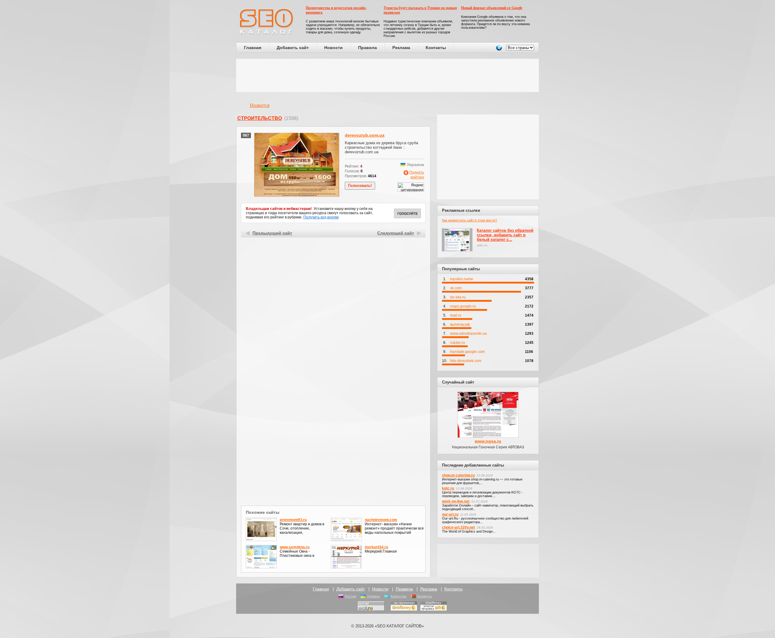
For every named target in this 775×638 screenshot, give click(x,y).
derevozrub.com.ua (364, 135)
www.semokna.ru (294, 547)
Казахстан (398, 596)
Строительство (259, 118)
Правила (367, 47)
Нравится (259, 105)
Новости (333, 47)
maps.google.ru (463, 306)
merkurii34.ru (376, 547)
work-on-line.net (456, 501)
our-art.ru (450, 514)
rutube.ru (457, 343)
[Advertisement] (387, 75)
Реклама (401, 47)
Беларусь (424, 596)
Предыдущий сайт (272, 233)
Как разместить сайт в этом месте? (469, 220)
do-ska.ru (458, 297)
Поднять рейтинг (416, 174)
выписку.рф (460, 324)
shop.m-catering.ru (458, 475)
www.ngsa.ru (488, 441)
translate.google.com (467, 352)
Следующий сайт (395, 233)
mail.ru (455, 315)
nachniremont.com (381, 520)
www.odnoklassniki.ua (468, 333)
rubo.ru (482, 245)
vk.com (456, 288)
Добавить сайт (293, 47)
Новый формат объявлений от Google (491, 8)
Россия (350, 596)
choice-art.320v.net (458, 527)
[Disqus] (333, 425)
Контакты (436, 47)
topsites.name (461, 279)
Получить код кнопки (321, 217)
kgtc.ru (448, 488)
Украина (373, 596)
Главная (252, 47)
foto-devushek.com (465, 361)
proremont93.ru (293, 520)
